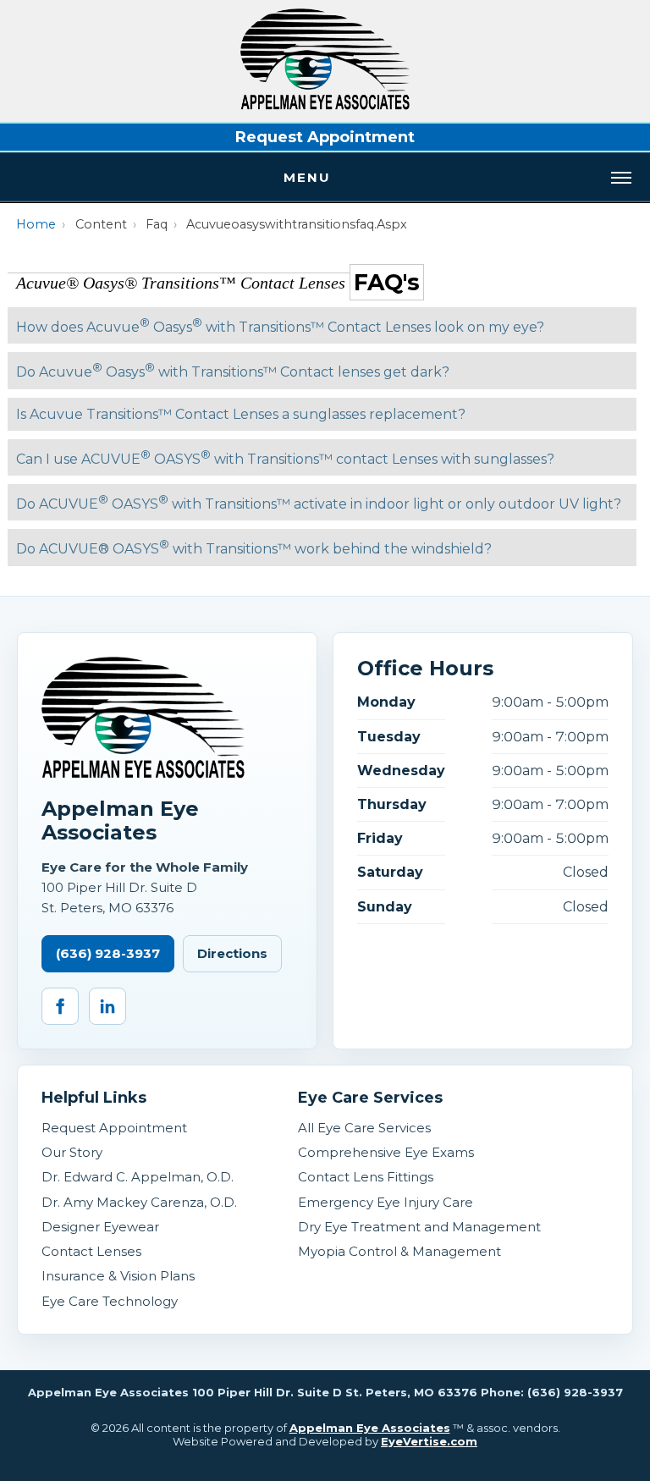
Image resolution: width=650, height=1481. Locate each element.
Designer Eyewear (100, 1227)
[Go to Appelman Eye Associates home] (143, 718)
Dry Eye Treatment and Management (419, 1227)
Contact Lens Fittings (365, 1177)
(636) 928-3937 (108, 953)
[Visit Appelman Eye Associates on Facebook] (60, 1006)
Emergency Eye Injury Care (385, 1202)
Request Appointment (325, 137)
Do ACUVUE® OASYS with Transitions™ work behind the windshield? (254, 547)
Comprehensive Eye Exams (386, 1152)
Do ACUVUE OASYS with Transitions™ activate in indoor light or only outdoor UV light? (318, 502)
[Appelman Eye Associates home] (325, 105)
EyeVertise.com (429, 1441)
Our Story (71, 1152)
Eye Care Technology (109, 1301)
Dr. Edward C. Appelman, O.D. (137, 1177)
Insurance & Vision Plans (118, 1276)
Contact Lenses (91, 1251)
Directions (232, 953)
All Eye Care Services (364, 1128)
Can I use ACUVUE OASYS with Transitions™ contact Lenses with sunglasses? (285, 457)
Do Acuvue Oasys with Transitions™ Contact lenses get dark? (232, 370)
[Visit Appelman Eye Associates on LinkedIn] (107, 1006)
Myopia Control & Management (399, 1251)
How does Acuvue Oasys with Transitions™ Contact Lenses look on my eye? (280, 325)
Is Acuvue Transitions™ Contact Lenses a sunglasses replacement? (240, 414)
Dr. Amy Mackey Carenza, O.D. (139, 1202)
